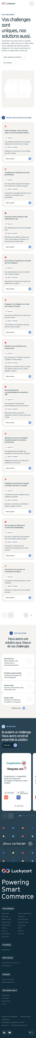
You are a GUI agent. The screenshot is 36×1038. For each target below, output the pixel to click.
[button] (31, 3)
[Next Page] (11, 615)
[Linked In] (4, 1032)
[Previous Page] (5, 615)
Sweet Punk (24, 1025)
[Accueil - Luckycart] (8, 3)
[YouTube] (9, 1032)
